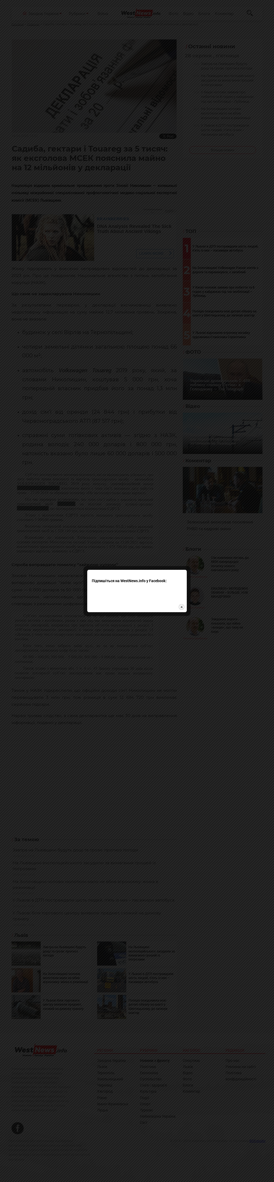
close (181, 607)
